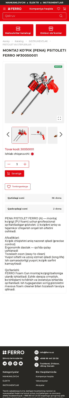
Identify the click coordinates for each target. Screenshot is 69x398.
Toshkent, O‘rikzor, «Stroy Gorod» (49, 364)
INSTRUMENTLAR (53, 2)
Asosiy (6, 41)
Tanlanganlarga (20, 186)
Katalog (19, 41)
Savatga (16, 173)
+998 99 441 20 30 (49, 358)
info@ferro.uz (47, 352)
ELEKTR (34, 2)
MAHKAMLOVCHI (15, 2)
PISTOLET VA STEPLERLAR (17, 44)
